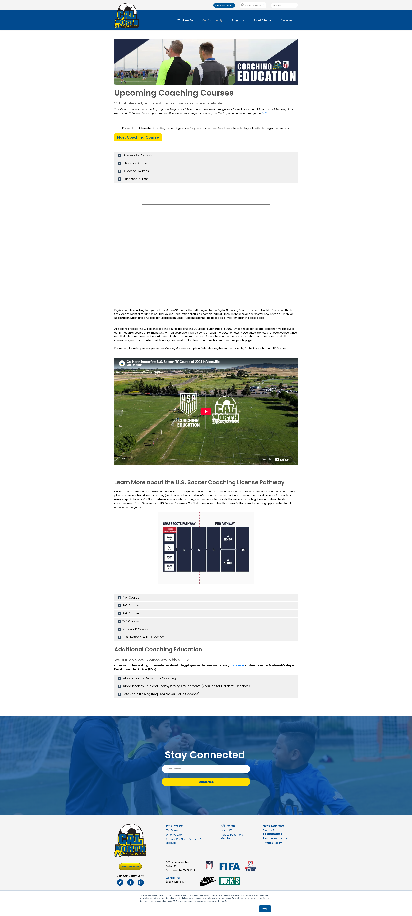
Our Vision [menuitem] (172, 830)
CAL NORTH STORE (224, 5)
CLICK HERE (237, 665)
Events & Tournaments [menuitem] (272, 832)
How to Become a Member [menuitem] (232, 836)
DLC (264, 113)
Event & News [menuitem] (262, 20)
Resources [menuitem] (286, 20)
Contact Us (173, 878)
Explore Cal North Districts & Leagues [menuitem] (184, 841)
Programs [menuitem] (238, 20)
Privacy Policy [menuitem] (272, 843)
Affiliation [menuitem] (228, 825)
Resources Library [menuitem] (275, 838)
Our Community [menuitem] (212, 20)
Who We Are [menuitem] (174, 835)
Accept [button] (265, 908)
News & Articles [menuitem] (273, 825)
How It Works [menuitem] (229, 830)
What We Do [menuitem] (185, 20)
